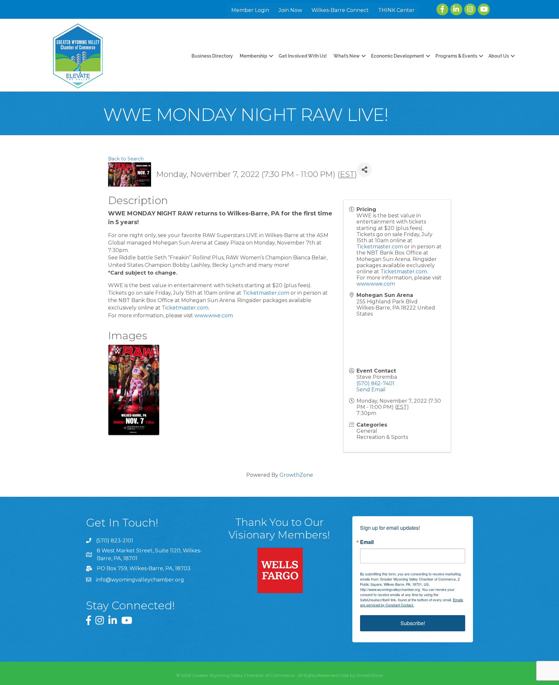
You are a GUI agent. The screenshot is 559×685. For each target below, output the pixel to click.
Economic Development (397, 56)
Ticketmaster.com (266, 293)
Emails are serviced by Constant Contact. (411, 602)
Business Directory (212, 56)
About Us (498, 56)
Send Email (371, 389)
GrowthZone (296, 475)
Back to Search (126, 159)
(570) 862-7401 (375, 383)
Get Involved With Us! (303, 56)
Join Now (290, 10)
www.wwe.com (213, 315)
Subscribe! (412, 623)
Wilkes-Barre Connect (340, 10)
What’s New (347, 56)
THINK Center (396, 10)
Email (367, 542)
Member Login (250, 10)
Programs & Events (456, 56)
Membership (253, 56)
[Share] (364, 169)
